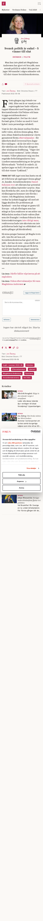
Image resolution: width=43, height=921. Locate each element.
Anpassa (20, 481)
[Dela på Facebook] (2, 347)
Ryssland (29, 373)
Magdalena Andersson (12, 373)
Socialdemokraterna (11, 378)
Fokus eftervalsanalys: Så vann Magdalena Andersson (21, 282)
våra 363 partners (15, 443)
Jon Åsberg (10, 91)
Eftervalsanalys (18, 369)
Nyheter (6, 9)
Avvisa (21, 488)
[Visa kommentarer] (6, 84)
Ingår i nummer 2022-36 (12, 365)
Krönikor (17, 57)
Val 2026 (33, 9)
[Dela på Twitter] (6, 347)
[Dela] (3, 84)
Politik (27, 57)
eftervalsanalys (26, 137)
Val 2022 (27, 378)
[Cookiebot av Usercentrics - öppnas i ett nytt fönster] (30, 431)
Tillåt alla (21, 475)
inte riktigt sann (30, 220)
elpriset (32, 369)
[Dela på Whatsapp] (17, 347)
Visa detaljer (31, 468)
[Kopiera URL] (14, 347)
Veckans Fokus (19, 9)
